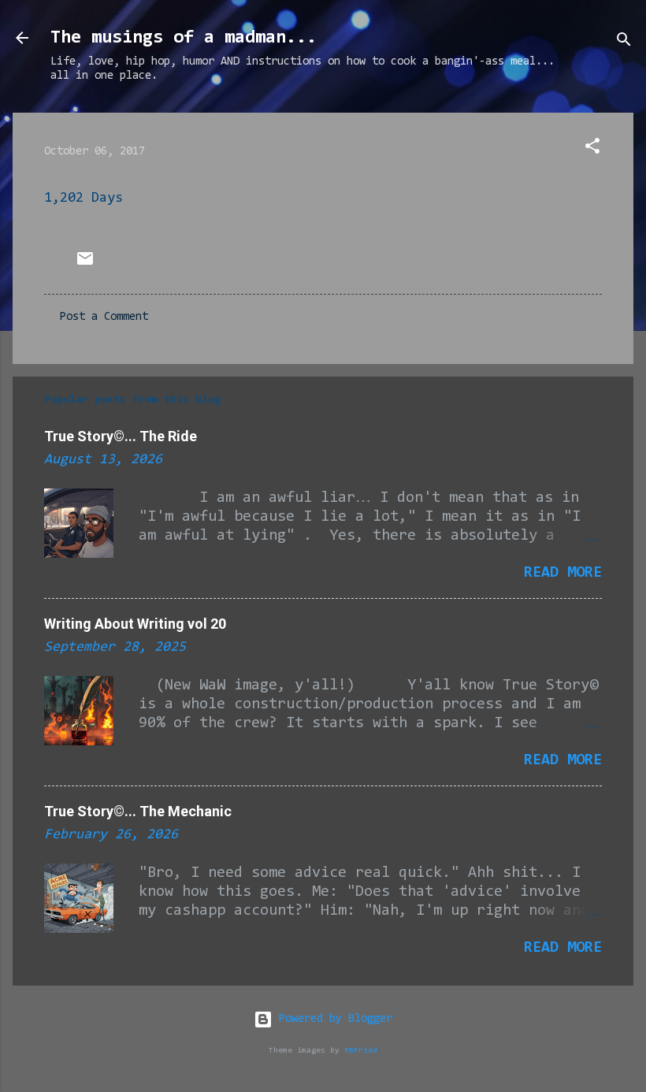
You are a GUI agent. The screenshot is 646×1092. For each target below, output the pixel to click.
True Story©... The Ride (120, 436)
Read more (563, 573)
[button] (592, 149)
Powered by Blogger (332, 1019)
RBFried (360, 1050)
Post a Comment (104, 317)
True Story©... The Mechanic (138, 811)
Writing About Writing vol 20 (135, 623)
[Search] (623, 43)
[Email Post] (85, 265)
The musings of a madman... (183, 37)
